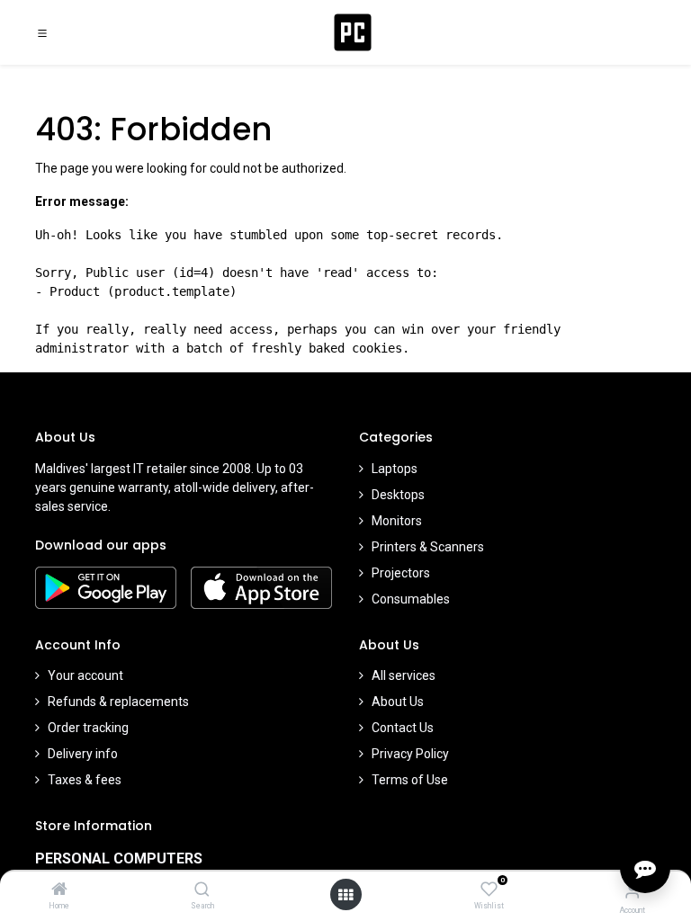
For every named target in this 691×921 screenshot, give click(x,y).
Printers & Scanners (428, 547)
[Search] (202, 890)
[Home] (59, 890)
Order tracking (88, 727)
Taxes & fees (84, 780)
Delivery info (83, 754)
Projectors (401, 573)
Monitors (397, 521)
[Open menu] (345, 895)
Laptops (394, 468)
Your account (85, 675)
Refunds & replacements (118, 701)
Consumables (411, 599)
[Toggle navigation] (42, 32)
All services (403, 675)
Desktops (398, 494)
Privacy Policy (410, 754)
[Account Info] (632, 891)
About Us (398, 701)
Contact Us (403, 727)
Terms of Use (410, 780)
